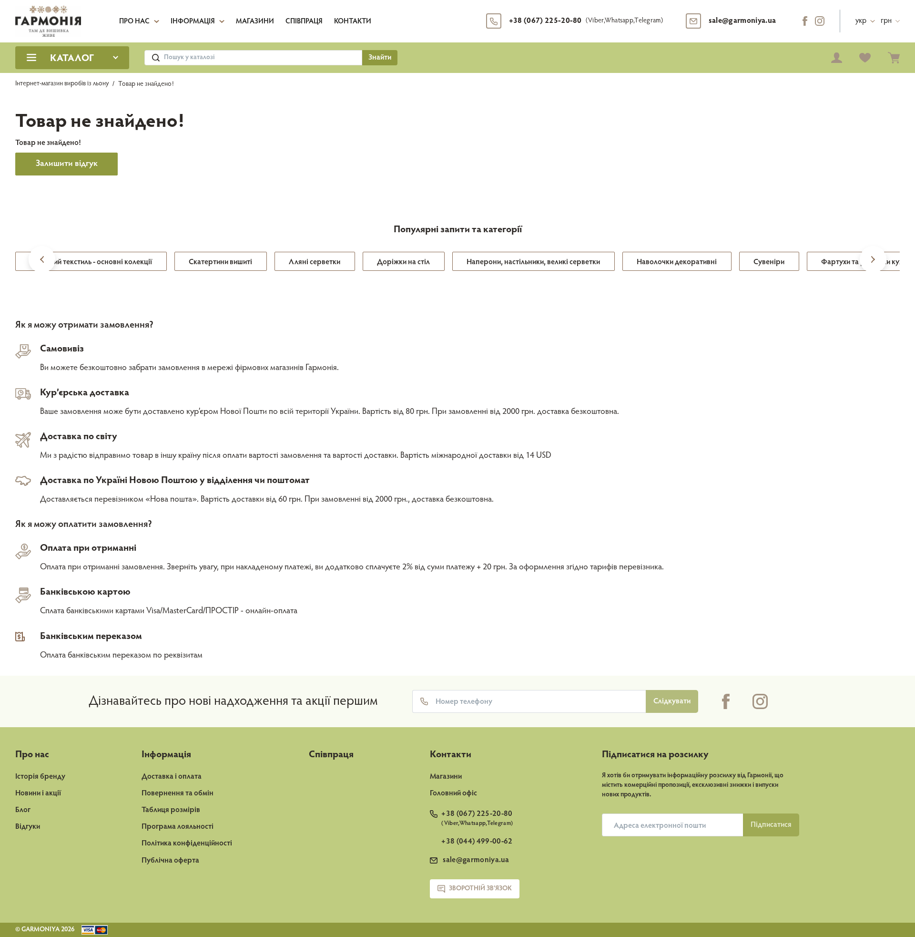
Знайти (379, 58)
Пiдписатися (771, 825)
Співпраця (304, 21)
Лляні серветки (314, 262)
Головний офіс (453, 793)
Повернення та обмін (178, 793)
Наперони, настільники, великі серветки (533, 262)
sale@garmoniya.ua (742, 21)
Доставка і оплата (172, 777)
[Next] (873, 262)
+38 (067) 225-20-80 (586, 21)
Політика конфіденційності (187, 843)
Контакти (352, 21)
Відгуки (27, 827)
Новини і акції (38, 793)
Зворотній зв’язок (480, 889)
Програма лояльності (178, 827)
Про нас (134, 21)
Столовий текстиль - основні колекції (91, 262)
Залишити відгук (67, 164)
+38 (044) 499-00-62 (476, 841)
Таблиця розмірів (171, 810)
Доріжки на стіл (403, 262)
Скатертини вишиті (220, 262)
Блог (22, 810)
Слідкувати (672, 701)
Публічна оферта (170, 861)
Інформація (193, 21)
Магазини (255, 21)
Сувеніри (768, 262)
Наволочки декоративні (677, 262)
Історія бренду (40, 777)
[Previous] (42, 262)
